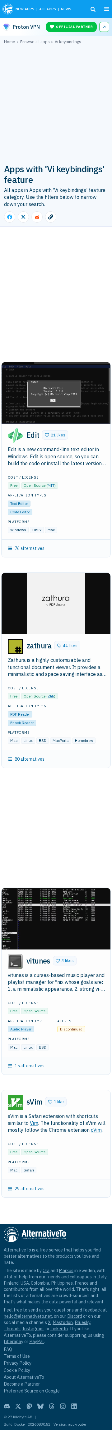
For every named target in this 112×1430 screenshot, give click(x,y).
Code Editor (20, 512)
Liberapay (13, 1341)
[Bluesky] (40, 1406)
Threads (12, 1329)
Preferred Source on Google (32, 1391)
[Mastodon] (29, 1406)
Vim (34, 1123)
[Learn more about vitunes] (15, 961)
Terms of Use (17, 1356)
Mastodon (63, 1322)
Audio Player (20, 1029)
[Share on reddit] (37, 217)
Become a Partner (22, 1384)
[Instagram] (63, 1406)
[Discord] (7, 1406)
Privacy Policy (17, 1363)
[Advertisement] (56, 103)
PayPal (36, 1341)
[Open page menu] (107, 9)
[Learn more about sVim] (15, 1102)
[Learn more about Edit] (15, 435)
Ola (46, 1270)
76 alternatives (29, 548)
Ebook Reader (22, 722)
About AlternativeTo (24, 1377)
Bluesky (82, 1322)
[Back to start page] (7, 9)
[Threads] (52, 1406)
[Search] (93, 9)
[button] (55, 435)
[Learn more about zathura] (15, 646)
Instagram (33, 1329)
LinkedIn (59, 1329)
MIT (51, 485)
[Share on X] (23, 217)
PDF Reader (20, 714)
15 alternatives (29, 1066)
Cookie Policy (17, 1370)
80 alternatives (29, 759)
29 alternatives (29, 1188)
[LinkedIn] (74, 1406)
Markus (66, 1270)
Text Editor (19, 503)
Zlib (51, 696)
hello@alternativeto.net (28, 1316)
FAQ (8, 1349)
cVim (96, 1130)
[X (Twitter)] (18, 1406)
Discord (74, 1316)
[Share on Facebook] (9, 217)
